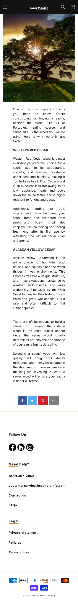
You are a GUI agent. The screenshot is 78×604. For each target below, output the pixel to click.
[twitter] (32, 400)
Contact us (17, 495)
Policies (15, 542)
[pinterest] (43, 400)
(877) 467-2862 (21, 476)
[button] (5, 7)
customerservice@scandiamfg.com (37, 485)
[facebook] (22, 400)
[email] (54, 400)
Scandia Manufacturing (43, 596)
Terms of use (19, 552)
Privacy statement (23, 532)
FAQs (13, 505)
